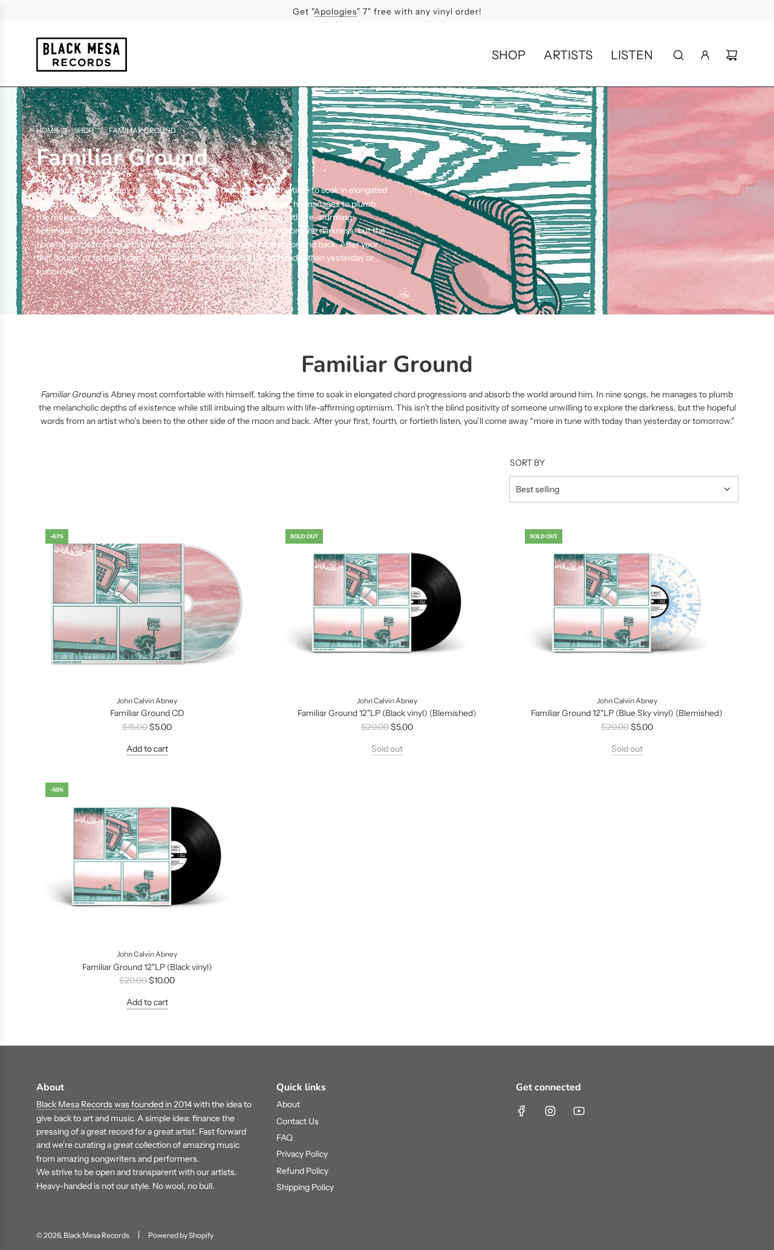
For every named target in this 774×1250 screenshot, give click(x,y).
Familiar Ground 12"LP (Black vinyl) (147, 967)
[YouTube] (578, 1111)
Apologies (335, 11)
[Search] (678, 55)
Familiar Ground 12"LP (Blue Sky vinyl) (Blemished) (627, 713)
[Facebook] (522, 1111)
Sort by (527, 462)
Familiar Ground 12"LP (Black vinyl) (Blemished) (387, 713)
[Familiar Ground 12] (387, 603)
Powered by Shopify (180, 1235)
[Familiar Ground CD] (147, 603)
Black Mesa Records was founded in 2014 (114, 1104)
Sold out (387, 748)
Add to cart (147, 748)
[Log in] (705, 55)
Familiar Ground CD (147, 713)
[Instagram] (550, 1111)
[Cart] (731, 55)
